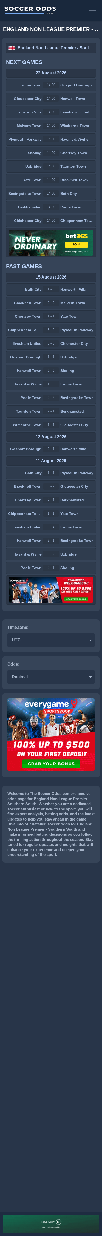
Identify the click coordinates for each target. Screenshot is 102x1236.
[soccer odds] (44, 10)
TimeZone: (18, 627)
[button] (93, 10)
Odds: (13, 664)
